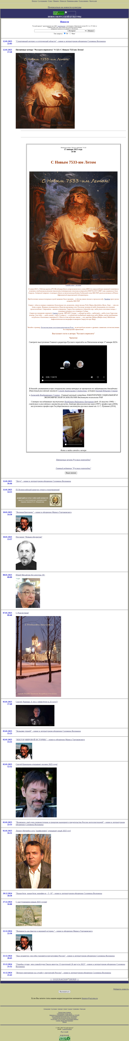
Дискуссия (93, 1)
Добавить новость (121, 989)
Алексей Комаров (67, 1029)
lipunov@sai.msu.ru (90, 998)
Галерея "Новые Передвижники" (64, 1020)
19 (73, 979)
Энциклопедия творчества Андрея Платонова (64, 1018)
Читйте (107, 299)
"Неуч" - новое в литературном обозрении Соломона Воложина (43, 481)
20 (75, 979)
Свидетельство (61, 26)
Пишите (56, 1)
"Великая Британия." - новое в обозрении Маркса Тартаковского (44, 512)
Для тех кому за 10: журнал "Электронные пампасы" (64, 1019)
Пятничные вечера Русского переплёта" (73, 460)
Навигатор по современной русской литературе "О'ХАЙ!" (65, 1015)
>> (78, 979)
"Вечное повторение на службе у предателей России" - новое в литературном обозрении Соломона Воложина (63, 973)
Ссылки (70, 1009)
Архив (65, 1009)
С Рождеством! (22, 613)
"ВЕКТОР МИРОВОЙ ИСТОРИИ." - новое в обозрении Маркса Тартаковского (50, 740)
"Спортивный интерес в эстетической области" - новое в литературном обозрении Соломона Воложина (61, 41)
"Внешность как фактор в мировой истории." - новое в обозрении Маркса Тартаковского (54, 931)
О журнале (54, 1009)
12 (56, 979)
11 (54, 979)
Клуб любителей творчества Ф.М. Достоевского (64, 1016)
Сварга (55, 313)
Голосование (83, 1)
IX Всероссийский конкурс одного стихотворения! (38, 490)
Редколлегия (47, 1009)
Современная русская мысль (64, 1013)
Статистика (76, 1009)
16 (66, 979)
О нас (50, 1)
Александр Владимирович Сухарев (45, 395)
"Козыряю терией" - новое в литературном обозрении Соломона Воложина (48, 731)
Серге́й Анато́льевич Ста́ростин (72, 391)
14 (61, 979)
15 (63, 979)
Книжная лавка (72, 1)
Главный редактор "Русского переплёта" (73, 468)
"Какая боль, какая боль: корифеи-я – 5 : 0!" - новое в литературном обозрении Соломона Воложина (59, 893)
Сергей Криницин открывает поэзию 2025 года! (36, 764)
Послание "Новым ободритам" (29, 537)
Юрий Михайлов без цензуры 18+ (30, 575)
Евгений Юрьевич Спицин (106, 391)
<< (51, 979)
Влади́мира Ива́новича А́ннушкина (79, 402)
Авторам (60, 1009)
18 (70, 979)
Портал (34, 1)
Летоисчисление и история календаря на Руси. (57, 327)
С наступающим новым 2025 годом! (31, 902)
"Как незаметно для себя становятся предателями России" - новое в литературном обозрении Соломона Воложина (65, 956)
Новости (63, 1)
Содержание (42, 1)
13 (58, 979)
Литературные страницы (64, 1012)
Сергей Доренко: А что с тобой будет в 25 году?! (37, 702)
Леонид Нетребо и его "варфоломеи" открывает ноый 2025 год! (43, 831)
